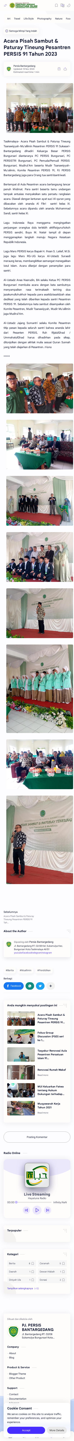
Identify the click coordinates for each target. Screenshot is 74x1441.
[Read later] (59, 69)
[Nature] (58, 19)
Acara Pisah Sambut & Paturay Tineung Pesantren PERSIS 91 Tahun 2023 (51, 1018)
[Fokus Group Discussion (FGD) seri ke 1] (21, 1036)
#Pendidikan (43, 970)
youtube (18, 952)
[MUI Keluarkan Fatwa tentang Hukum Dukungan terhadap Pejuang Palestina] (21, 1090)
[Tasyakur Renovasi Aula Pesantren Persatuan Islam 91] (21, 1054)
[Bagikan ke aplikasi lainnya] (50, 986)
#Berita (10, 970)
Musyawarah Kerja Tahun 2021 (49, 1105)
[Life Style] (29, 19)
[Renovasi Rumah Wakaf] (21, 1072)
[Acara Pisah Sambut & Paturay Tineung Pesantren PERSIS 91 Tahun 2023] (21, 1018)
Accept (26, 1430)
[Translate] (62, 5)
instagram (46, 952)
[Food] (68, 19)
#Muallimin (25, 970)
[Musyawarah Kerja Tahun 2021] (21, 1108)
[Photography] (44, 19)
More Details (57, 1430)
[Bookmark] (56, 5)
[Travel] (17, 19)
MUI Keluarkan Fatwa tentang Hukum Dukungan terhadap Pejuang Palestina (51, 1090)
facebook (27, 952)
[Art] (8, 19)
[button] (68, 5)
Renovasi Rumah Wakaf (52, 1069)
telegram (36, 952)
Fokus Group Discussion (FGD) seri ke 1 (51, 1036)
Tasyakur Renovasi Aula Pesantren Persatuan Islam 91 (52, 1054)
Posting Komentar (37, 1137)
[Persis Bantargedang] (24, 65)
